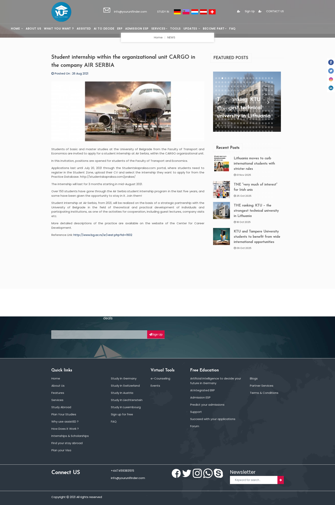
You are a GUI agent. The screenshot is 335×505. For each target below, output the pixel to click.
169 (266, 111)
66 (241, 90)
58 (216, 90)
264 (266, 131)
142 (241, 106)
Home (16, 28)
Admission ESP (137, 28)
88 (250, 94)
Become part (214, 28)
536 (225, 193)
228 (272, 123)
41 (222, 86)
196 (231, 119)
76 (272, 90)
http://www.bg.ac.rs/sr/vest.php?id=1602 (102, 235)
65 (238, 90)
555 (225, 197)
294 (241, 139)
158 (231, 111)
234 (231, 127)
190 (272, 115)
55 (266, 86)
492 (266, 180)
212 (222, 123)
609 (227, 209)
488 (253, 180)
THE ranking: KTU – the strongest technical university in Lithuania (256, 211)
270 (225, 135)
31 (250, 82)
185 (256, 115)
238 (244, 127)
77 (216, 94)
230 (219, 127)
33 (256, 82)
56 (269, 86)
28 (241, 82)
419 (216, 168)
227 (269, 123)
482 (235, 180)
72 (259, 90)
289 (225, 139)
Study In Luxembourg (126, 407)
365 (225, 156)
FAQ (232, 28)
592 (222, 205)
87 (247, 94)
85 (241, 94)
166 (256, 111)
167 (259, 111)
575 (228, 201)
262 (259, 131)
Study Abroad (61, 407)
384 (225, 160)
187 (262, 115)
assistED (84, 28)
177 (231, 115)
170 (269, 111)
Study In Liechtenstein (126, 400)
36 (266, 82)
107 (250, 98)
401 (219, 164)
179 (238, 115)
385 (228, 160)
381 (216, 160)
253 (231, 131)
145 (250, 106)
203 (253, 119)
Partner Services (261, 386)
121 (235, 102)
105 (244, 98)
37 (269, 82)
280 (256, 135)
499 (228, 184)
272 (231, 135)
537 (228, 193)
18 (269, 78)
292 (235, 139)
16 (262, 78)
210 (216, 123)
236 (238, 127)
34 (259, 82)
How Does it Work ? (65, 429)
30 (247, 82)
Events (155, 386)
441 (225, 172)
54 (262, 86)
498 (225, 184)
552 (216, 197)
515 (219, 188)
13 (253, 78)
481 (231, 180)
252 (228, 131)
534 (219, 193)
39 (216, 86)
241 (253, 127)
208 (269, 119)
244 (262, 127)
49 (247, 86)
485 (244, 180)
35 (262, 82)
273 (235, 135)
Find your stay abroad (67, 443)
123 (241, 102)
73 (262, 90)
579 (241, 201)
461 (228, 176)
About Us (33, 28)
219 (244, 123)
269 (222, 135)
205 (259, 119)
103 (238, 98)
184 (253, 115)
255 (238, 131)
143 (244, 106)
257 (244, 131)
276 (244, 135)
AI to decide (104, 28)
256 (241, 131)
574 (225, 201)
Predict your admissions (207, 405)
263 (262, 131)
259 (250, 131)
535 (222, 193)
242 (256, 127)
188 (266, 115)
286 (216, 139)
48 (244, 86)
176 (228, 115)
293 (238, 139)
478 (222, 180)
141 (238, 106)
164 (250, 111)
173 (219, 115)
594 (228, 205)
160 (238, 111)
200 (244, 119)
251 (225, 131)
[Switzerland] (212, 12)
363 (219, 156)
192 (219, 119)
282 (262, 135)
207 (266, 119)
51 (253, 86)
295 (244, 139)
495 (216, 184)
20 (216, 82)
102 (235, 98)
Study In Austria (122, 393)
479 (225, 180)
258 (247, 131)
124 (244, 102)
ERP (120, 28)
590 (216, 205)
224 (259, 123)
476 (216, 180)
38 (272, 82)
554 (222, 197)
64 (235, 90)
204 (256, 119)
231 (222, 127)
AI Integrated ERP (202, 390)
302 (266, 139)
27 (238, 82)
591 (219, 205)
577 (235, 201)
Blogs (254, 378)
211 (219, 123)
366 (228, 156)
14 (256, 78)
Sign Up (249, 11)
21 (219, 82)
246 (269, 127)
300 (259, 139)
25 (231, 82)
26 (235, 82)
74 (266, 90)
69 (250, 90)
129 (259, 102)
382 (219, 160)
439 (219, 172)
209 (272, 119)
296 (247, 139)
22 (222, 82)
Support (196, 412)
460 (225, 176)
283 (266, 135)
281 (259, 135)
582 (250, 201)
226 (266, 123)
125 (247, 102)
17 (266, 78)
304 (272, 139)
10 (244, 78)
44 (231, 86)
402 (222, 164)
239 (247, 127)
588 (269, 201)
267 (216, 135)
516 (222, 188)
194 (225, 119)
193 (222, 119)
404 (228, 164)
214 (228, 123)
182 (247, 115)
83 (235, 94)
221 (250, 123)
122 (238, 102)
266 (272, 131)
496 (219, 184)
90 (256, 94)
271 (228, 135)
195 (228, 119)
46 (238, 86)
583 (253, 201)
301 (262, 139)
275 (241, 135)
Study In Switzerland (125, 386)
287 (219, 139)
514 (216, 188)
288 (222, 139)
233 (228, 127)
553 (219, 197)
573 (222, 201)
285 (272, 135)
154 (219, 111)
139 (231, 106)
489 (256, 180)
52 (256, 86)
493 (269, 180)
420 (219, 168)
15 (259, 78)
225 (262, 123)
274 (238, 135)
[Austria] (203, 12)
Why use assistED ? (65, 421)
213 (225, 123)
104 (241, 98)
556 (228, 197)
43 (228, 86)
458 (219, 176)
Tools (175, 28)
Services (158, 28)
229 (216, 127)
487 (250, 180)
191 (216, 119)
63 (231, 90)
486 (247, 180)
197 (235, 119)
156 (225, 111)
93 (266, 94)
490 (259, 180)
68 (247, 90)
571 (216, 201)
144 (247, 106)
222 (253, 123)
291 (231, 139)
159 (235, 111)
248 (216, 131)
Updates (191, 28)
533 (216, 193)
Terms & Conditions (264, 393)
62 (228, 90)
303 (269, 139)
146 (253, 106)
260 (253, 131)
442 (228, 172)
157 (228, 111)
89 (253, 94)
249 (219, 131)
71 (256, 90)
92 (262, 94)
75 (269, 90)
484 (241, 180)
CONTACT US (274, 11)
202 (250, 119)
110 (259, 98)
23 (225, 82)
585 (259, 201)
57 (272, 86)
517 (225, 188)
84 (238, 94)
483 (238, 180)
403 (225, 164)
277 (247, 135)
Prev (225, 101)
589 (272, 201)
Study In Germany (123, 378)
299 (256, 139)
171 (272, 111)
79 (222, 94)
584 (256, 201)
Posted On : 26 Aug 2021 (71, 73)
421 (222, 168)
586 (262, 201)
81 (228, 94)
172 (216, 115)
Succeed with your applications (212, 419)
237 (241, 127)
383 (222, 160)
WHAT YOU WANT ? (59, 28)
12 (250, 78)
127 (253, 102)
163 (247, 111)
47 (241, 86)
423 (228, 168)
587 (266, 201)
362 (216, 156)
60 (222, 90)
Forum (194, 426)
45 (235, 86)
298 (253, 139)
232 (225, 127)
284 (269, 135)
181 (244, 115)
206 (262, 119)
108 (253, 98)
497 (222, 184)
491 (262, 180)
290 (228, 139)
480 (228, 180)
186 (259, 115)
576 (231, 201)
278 (250, 135)
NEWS (171, 37)
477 (219, 180)
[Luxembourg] (194, 12)
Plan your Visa (61, 450)
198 (238, 119)
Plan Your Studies (63, 414)
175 (225, 115)
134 (216, 106)
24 (228, 82)
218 (241, 123)
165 (253, 111)
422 (225, 168)
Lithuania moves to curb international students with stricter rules (254, 164)
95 (272, 94)
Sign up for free (122, 414)
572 (219, 201)
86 (244, 94)
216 (235, 123)
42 (225, 86)
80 (225, 94)
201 (247, 119)
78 (219, 94)
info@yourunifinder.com (130, 12)
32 (253, 82)
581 (247, 201)
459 (222, 176)
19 (272, 78)
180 (241, 115)
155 (222, 111)
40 (219, 86)
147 (256, 106)
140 (235, 106)
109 (256, 98)
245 (266, 127)
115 (216, 102)
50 (250, 86)
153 (216, 111)
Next (268, 101)
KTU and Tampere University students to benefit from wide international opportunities (257, 237)
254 (235, 131)
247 (272, 127)
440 (222, 172)
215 (231, 123)
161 (241, 111)
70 (253, 90)
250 (222, 131)
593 (225, 205)
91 (259, 94)
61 (225, 90)
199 (241, 119)
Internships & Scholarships (70, 436)
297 (250, 139)
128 (256, 102)
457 (216, 176)
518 (228, 188)
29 (244, 82)
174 (222, 115)
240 (250, 127)
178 (235, 115)
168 (262, 111)
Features (57, 393)
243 (259, 127)
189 (269, 115)
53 (259, 86)
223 (256, 123)
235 (235, 127)
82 (231, 94)
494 (272, 180)
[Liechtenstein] (186, 12)
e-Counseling (160, 378)
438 (216, 172)
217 (238, 123)
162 (244, 111)
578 (238, 201)
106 (247, 98)
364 (222, 156)
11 (247, 78)
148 (259, 106)
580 (244, 201)
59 (219, 90)
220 (247, 123)
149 (262, 106)
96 (216, 98)
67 (244, 90)
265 (269, 131)
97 (219, 98)
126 (250, 102)
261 (256, 131)
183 (250, 115)
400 (216, 164)
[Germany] (177, 12)
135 (219, 106)
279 (253, 135)
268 (219, 135)
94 (269, 94)
